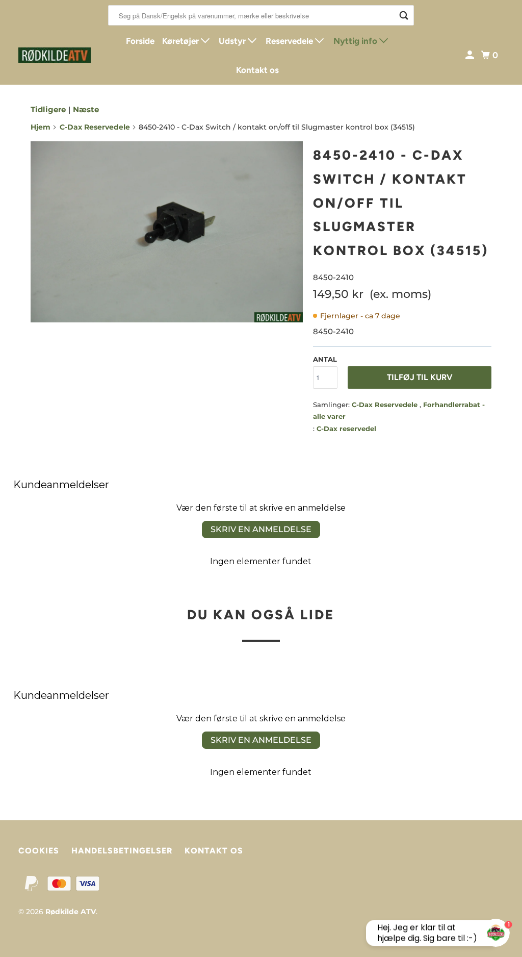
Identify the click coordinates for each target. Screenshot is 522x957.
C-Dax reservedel (346, 428)
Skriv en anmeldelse (261, 529)
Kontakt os (257, 70)
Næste (86, 109)
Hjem (40, 127)
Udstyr (233, 41)
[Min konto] (470, 55)
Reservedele (290, 41)
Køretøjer (181, 41)
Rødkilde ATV (70, 911)
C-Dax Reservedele (95, 127)
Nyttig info (356, 41)
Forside (140, 41)
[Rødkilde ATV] (54, 55)
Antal (325, 359)
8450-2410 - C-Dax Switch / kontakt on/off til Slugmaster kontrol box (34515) (400, 203)
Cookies (38, 850)
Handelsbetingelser (121, 850)
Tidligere (48, 109)
